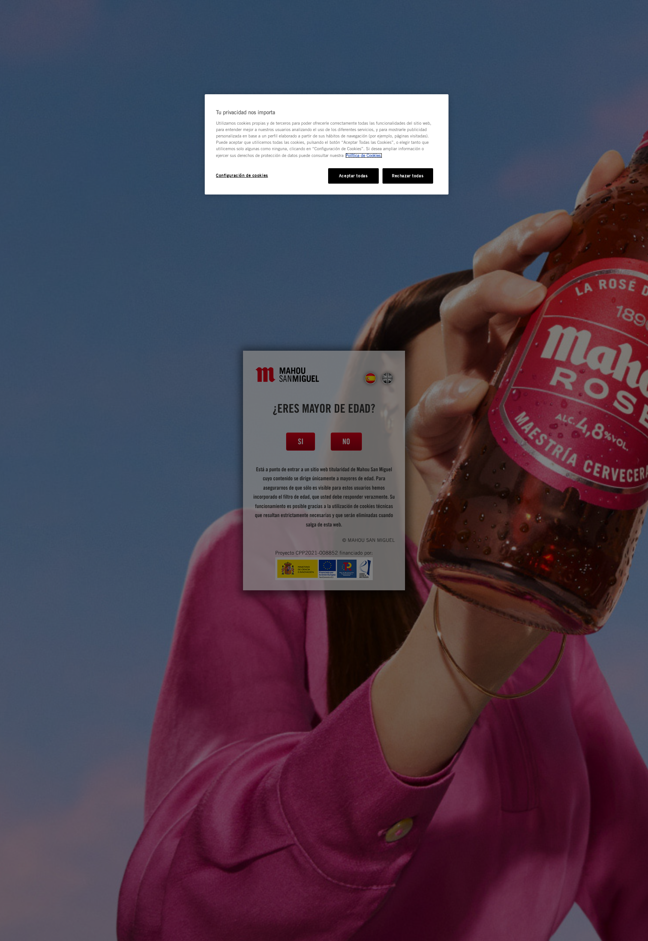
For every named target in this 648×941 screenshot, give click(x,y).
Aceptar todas (353, 175)
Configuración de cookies (242, 175)
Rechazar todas (407, 175)
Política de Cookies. (363, 155)
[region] (326, 144)
